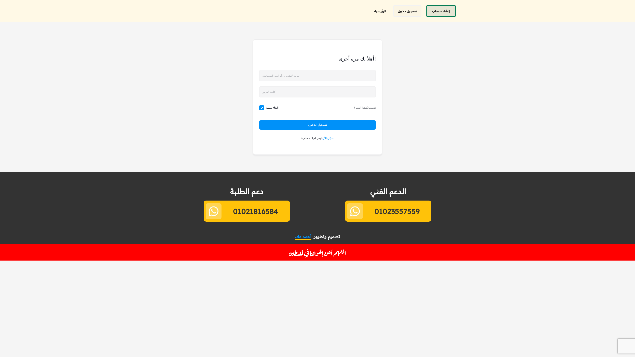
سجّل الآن (328, 138)
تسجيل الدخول (317, 124)
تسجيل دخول (407, 11)
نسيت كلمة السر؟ (365, 107)
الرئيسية (380, 11)
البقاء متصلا (272, 107)
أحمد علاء (303, 236)
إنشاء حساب (441, 11)
